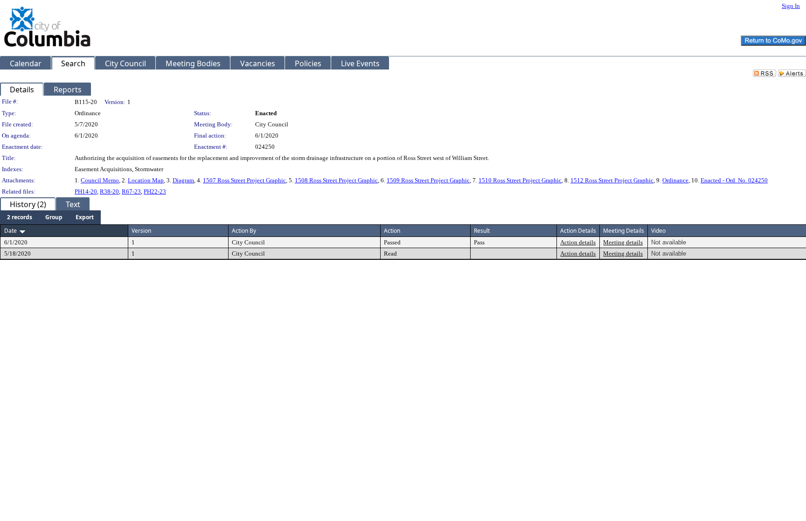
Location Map (146, 180)
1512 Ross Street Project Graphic (611, 180)
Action (392, 231)
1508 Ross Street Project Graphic (336, 180)
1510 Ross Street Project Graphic (520, 180)
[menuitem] (19, 217)
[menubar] (50, 217)
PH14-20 (86, 191)
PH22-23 (155, 191)
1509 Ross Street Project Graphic (428, 180)
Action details (578, 242)
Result (482, 231)
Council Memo (100, 180)
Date (10, 231)
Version (141, 231)
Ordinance (675, 180)
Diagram (183, 180)
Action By (244, 231)
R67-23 (131, 191)
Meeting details (623, 242)
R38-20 (109, 191)
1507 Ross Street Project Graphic (244, 180)
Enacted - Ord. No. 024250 (734, 180)
